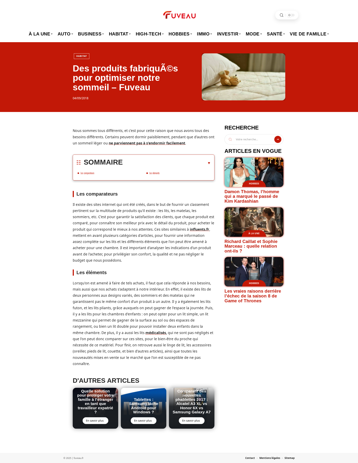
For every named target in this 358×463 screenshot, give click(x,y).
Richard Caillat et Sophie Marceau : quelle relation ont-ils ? (250, 246)
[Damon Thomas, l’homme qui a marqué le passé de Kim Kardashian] (253, 172)
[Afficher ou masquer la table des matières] (167, 163)
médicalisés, (156, 332)
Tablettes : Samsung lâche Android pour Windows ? (143, 405)
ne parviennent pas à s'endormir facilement (147, 143)
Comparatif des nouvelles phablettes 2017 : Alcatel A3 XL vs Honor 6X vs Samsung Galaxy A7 (192, 401)
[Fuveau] (179, 15)
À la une (254, 233)
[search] (281, 15)
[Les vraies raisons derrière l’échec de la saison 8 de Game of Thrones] (253, 271)
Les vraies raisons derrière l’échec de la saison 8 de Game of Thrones (252, 296)
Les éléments (154, 173)
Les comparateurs (87, 173)
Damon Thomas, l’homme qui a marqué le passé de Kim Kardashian (251, 196)
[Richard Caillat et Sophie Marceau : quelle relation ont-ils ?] (253, 222)
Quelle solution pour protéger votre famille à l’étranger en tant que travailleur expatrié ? (95, 401)
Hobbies (254, 183)
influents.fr (199, 229)
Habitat (81, 56)
